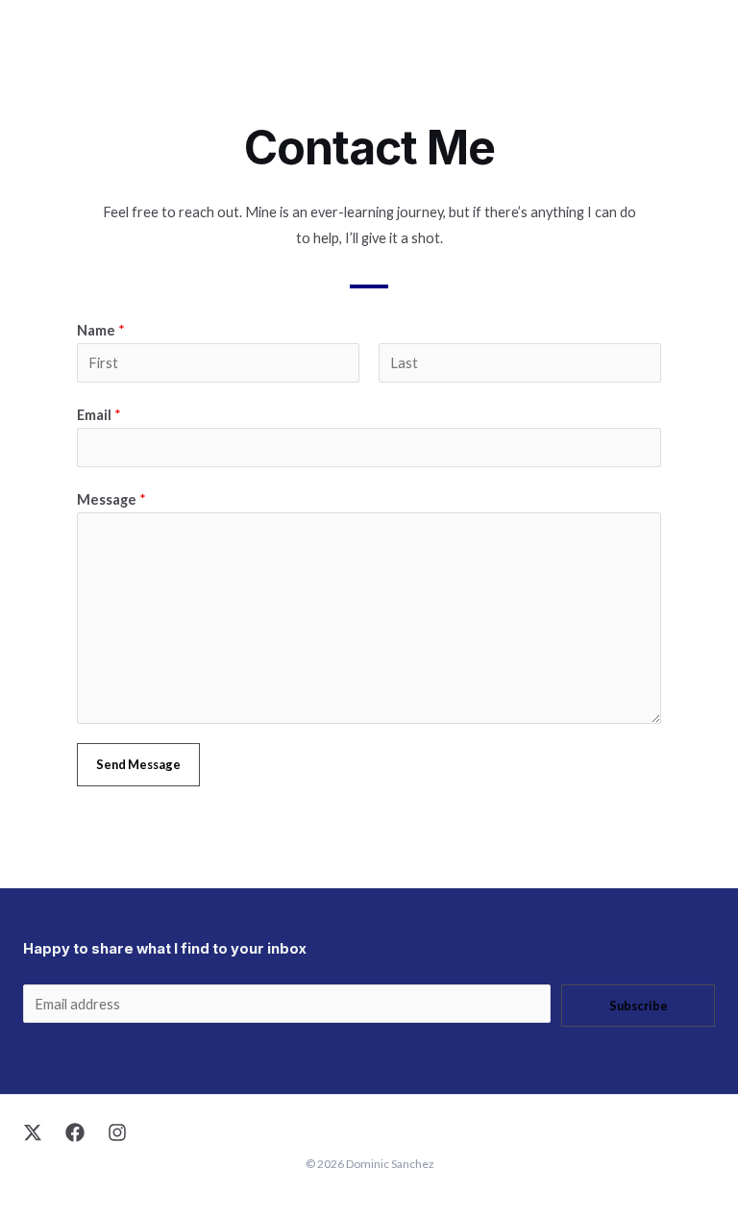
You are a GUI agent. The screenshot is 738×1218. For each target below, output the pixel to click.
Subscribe (638, 1005)
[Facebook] (75, 1132)
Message (111, 499)
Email (99, 415)
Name (101, 330)
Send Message (138, 764)
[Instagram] (117, 1132)
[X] (32, 1132)
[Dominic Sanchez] (40, 39)
